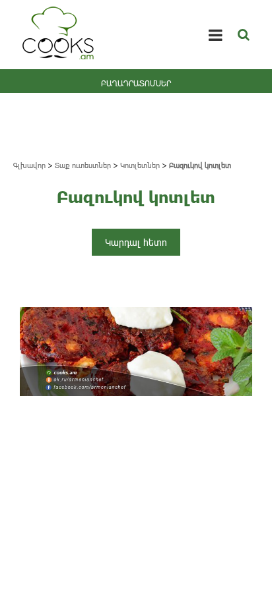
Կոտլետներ (140, 165)
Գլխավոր (29, 165)
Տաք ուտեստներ (83, 165)
